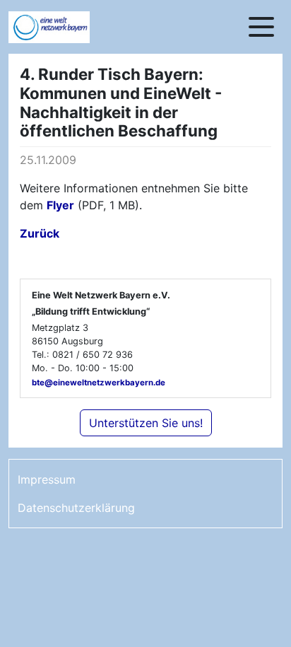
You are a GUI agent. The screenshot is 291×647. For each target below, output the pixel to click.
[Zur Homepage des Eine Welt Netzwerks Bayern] (64, 27)
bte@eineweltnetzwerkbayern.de (98, 382)
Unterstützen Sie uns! (146, 423)
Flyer (60, 205)
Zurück (39, 233)
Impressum (47, 479)
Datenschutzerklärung (76, 508)
